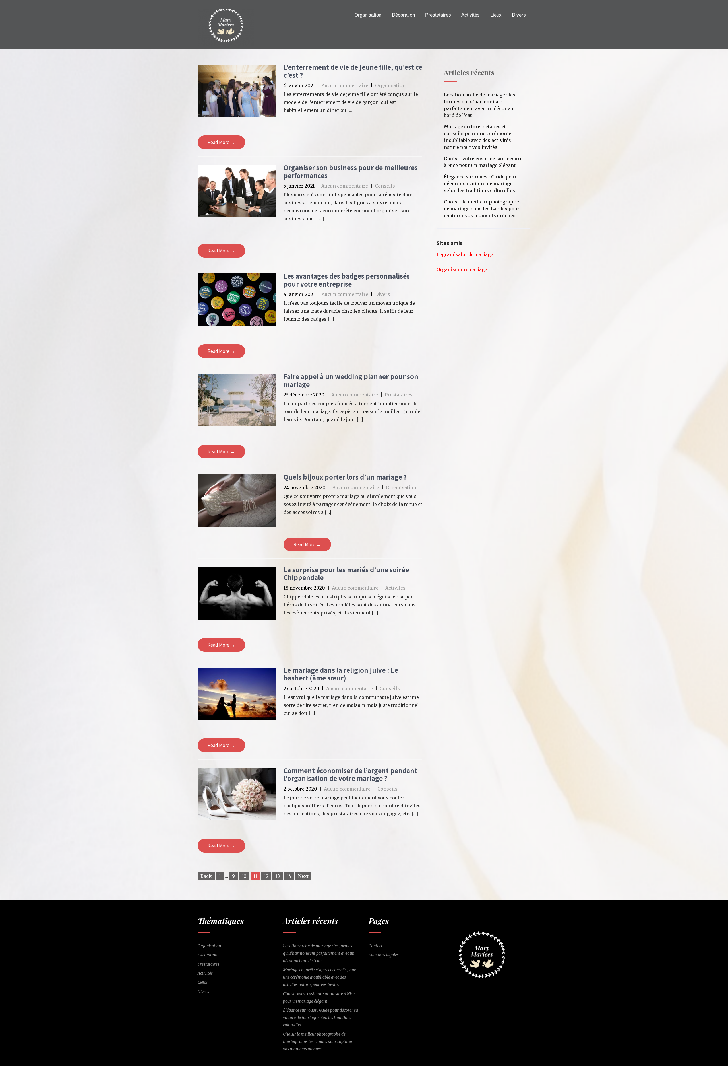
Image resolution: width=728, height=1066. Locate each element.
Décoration (403, 15)
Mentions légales (384, 955)
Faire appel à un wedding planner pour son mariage (351, 380)
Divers (519, 15)
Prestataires (438, 15)
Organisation (367, 15)
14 (289, 876)
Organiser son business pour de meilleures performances (351, 171)
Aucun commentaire (345, 85)
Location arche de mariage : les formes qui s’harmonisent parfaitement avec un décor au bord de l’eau (479, 105)
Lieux (496, 15)
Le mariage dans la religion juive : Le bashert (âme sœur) (341, 674)
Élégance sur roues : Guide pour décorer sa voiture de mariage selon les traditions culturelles (480, 183)
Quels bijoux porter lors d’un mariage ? (345, 476)
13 (277, 876)
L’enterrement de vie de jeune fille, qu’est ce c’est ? (353, 71)
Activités (470, 15)
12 (266, 876)
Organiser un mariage (462, 269)
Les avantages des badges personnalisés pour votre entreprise (347, 280)
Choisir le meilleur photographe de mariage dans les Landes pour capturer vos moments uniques (482, 208)
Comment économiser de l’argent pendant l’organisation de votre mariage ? (350, 774)
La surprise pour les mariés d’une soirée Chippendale (346, 573)
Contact (375, 945)
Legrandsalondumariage (465, 254)
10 (244, 876)
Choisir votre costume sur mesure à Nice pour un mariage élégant (483, 162)
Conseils (385, 186)
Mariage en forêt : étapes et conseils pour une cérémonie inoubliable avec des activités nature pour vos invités (477, 137)
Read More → (221, 142)
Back (206, 876)
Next (303, 876)
